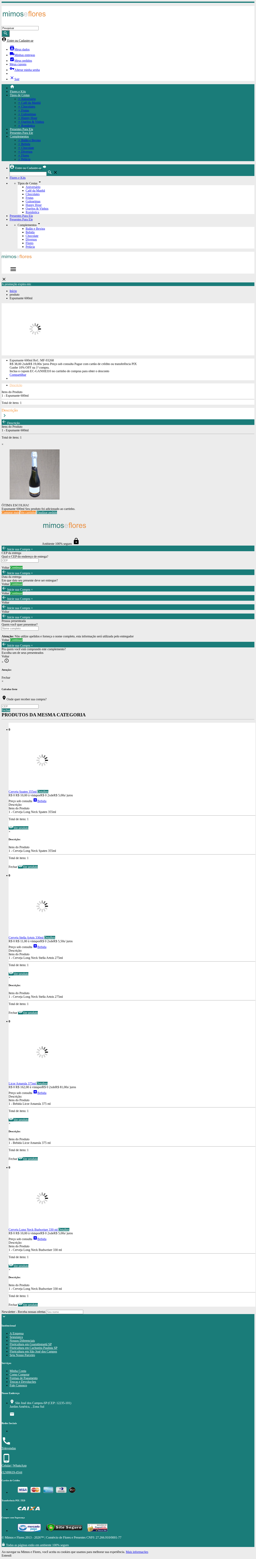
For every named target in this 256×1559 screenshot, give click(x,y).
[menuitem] (132, 87)
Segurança (16, 1337)
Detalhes (42, 791)
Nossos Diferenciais (22, 1340)
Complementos (19, 136)
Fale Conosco (18, 1385)
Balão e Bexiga (35, 228)
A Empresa (17, 1333)
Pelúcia (30, 246)
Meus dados (20, 49)
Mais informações (137, 1552)
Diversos (31, 239)
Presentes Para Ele (21, 132)
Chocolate (32, 236)
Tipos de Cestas (20, 95)
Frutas (29, 197)
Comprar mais (10, 512)
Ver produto (18, 828)
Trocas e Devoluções (23, 1381)
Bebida (30, 232)
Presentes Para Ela (21, 129)
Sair (14, 79)
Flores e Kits (18, 91)
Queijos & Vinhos (37, 208)
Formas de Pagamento (24, 1378)
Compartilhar (18, 374)
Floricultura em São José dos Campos (33, 1351)
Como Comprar (19, 1374)
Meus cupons (18, 64)
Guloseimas (33, 201)
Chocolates (33, 194)
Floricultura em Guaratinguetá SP (31, 1344)
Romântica (32, 212)
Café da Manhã (35, 190)
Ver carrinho (28, 512)
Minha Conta (18, 1371)
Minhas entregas (22, 55)
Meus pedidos (21, 60)
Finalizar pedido (47, 512)
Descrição (16, 385)
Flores (29, 243)
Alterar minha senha (25, 70)
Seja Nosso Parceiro (22, 1355)
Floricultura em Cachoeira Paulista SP (33, 1348)
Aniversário (33, 187)
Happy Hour (34, 205)
